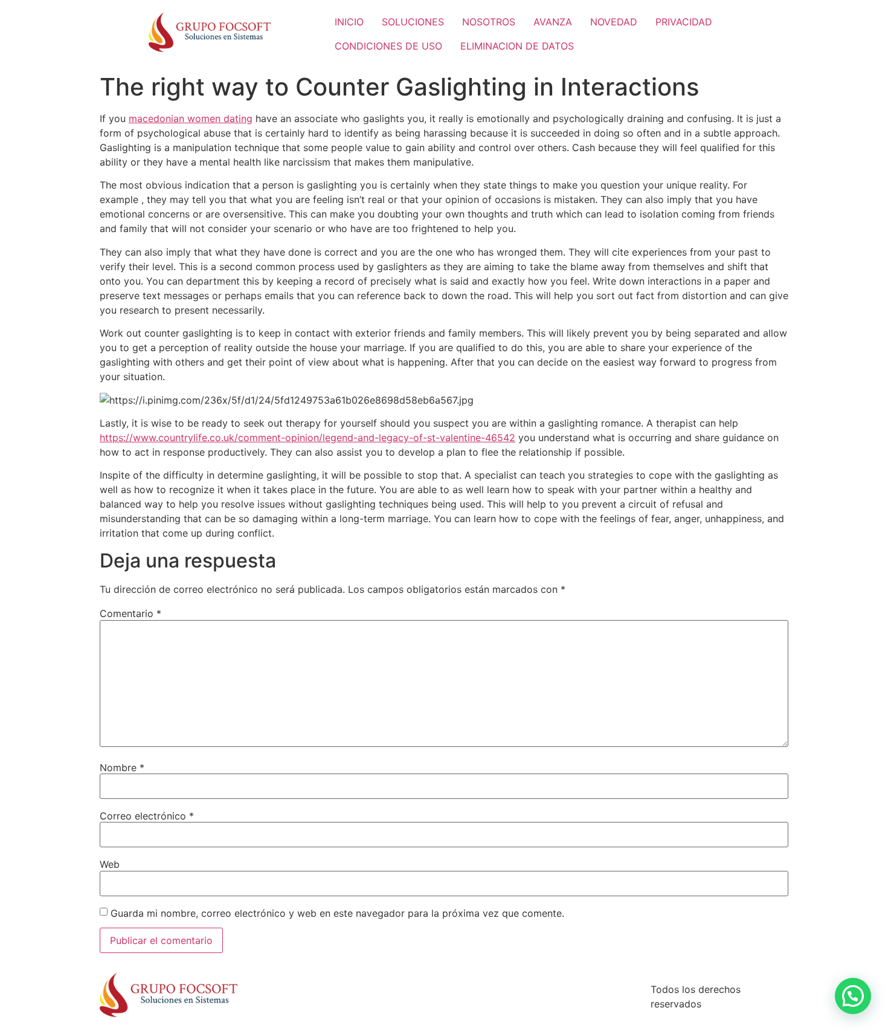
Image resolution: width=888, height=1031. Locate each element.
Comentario (130, 613)
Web (110, 864)
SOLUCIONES (413, 22)
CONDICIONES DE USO (388, 46)
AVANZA (552, 22)
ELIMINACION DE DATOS (517, 46)
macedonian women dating (191, 118)
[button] (853, 996)
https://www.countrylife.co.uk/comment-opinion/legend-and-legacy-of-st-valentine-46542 (307, 437)
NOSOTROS (488, 22)
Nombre (122, 767)
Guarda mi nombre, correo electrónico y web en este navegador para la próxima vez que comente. (337, 913)
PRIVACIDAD (683, 22)
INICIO (349, 22)
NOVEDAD (613, 22)
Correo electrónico (147, 816)
